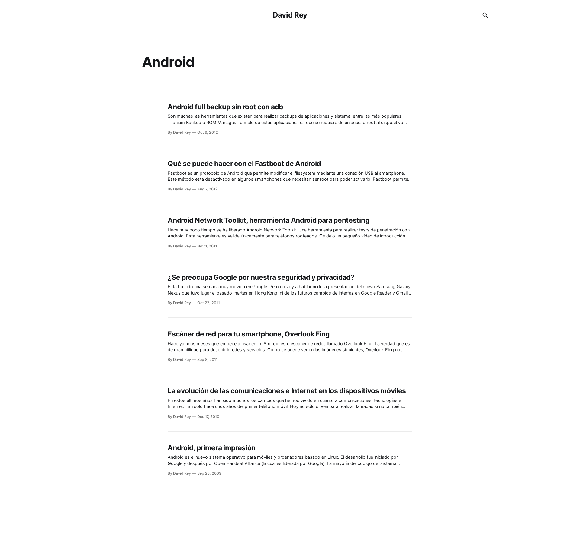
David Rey (290, 15)
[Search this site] (485, 15)
